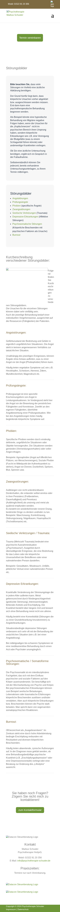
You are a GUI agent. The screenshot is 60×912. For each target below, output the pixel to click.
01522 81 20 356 (21, 4)
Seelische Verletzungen (24, 213)
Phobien (16, 205)
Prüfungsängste (20, 202)
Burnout (16, 235)
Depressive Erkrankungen (25, 216)
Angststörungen (20, 198)
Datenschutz (23, 909)
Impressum (11, 909)
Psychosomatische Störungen (27, 224)
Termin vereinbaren (30, 37)
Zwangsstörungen (21, 209)
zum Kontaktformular (30, 810)
